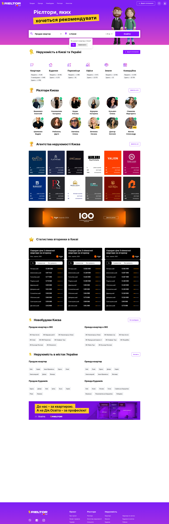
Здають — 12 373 (92, 77)
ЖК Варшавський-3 (49, 335)
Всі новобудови (134, 320)
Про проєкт (73, 516)
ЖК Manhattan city (109, 335)
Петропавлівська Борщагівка (103, 394)
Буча (60, 389)
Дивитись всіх (134, 90)
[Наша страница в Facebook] (37, 520)
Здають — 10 (110, 77)
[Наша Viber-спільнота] (30, 520)
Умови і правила (74, 519)
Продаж (32, 3)
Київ (31, 369)
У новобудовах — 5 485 (38, 77)
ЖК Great (32, 340)
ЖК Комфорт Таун (59, 340)
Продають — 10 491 (56, 75)
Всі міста (136, 354)
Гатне (109, 389)
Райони (125, 522)
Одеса (60, 369)
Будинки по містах (128, 519)
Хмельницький (34, 374)
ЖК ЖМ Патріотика (45, 340)
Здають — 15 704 (129, 77)
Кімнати (107, 519)
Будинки (107, 522)
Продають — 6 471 (92, 75)
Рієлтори (60, 3)
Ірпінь (53, 389)
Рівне (31, 394)
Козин (93, 389)
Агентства (69, 3)
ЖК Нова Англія (34, 335)
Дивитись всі (135, 144)
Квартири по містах (129, 516)
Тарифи (72, 522)
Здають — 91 (72, 77)
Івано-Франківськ (49, 369)
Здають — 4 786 (36, 80)
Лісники (101, 389)
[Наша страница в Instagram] (43, 520)
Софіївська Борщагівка (122, 389)
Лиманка (39, 394)
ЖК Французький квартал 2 (94, 340)
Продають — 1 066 (74, 75)
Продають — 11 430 (130, 75)
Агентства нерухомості (94, 519)
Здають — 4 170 (54, 77)
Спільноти (90, 522)
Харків (38, 369)
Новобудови (50, 3)
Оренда (40, 3)
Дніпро (44, 374)
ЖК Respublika (124, 340)
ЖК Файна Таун (90, 345)
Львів (67, 369)
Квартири (108, 516)
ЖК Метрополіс (51, 345)
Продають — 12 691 (112, 75)
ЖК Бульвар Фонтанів (36, 345)
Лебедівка (119, 394)
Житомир (114, 374)
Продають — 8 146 (36, 75)
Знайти (127, 34)
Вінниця (52, 374)
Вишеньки (88, 394)
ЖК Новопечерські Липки (65, 335)
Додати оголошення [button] (147, 3)
